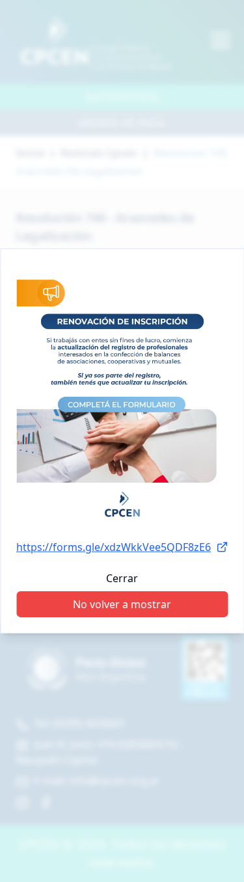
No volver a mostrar (122, 604)
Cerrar (122, 578)
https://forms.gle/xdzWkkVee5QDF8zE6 (113, 547)
